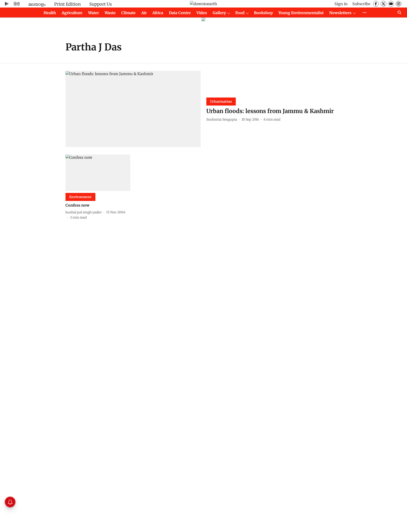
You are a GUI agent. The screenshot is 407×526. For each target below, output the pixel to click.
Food (239, 12)
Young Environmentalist (301, 12)
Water (93, 12)
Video (201, 12)
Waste (110, 12)
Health (50, 12)
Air (144, 12)
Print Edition (67, 4)
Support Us (100, 4)
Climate (128, 12)
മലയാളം (37, 4)
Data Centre (180, 12)
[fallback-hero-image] (133, 109)
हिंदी (17, 4)
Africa (157, 12)
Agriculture (72, 12)
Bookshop (263, 12)
